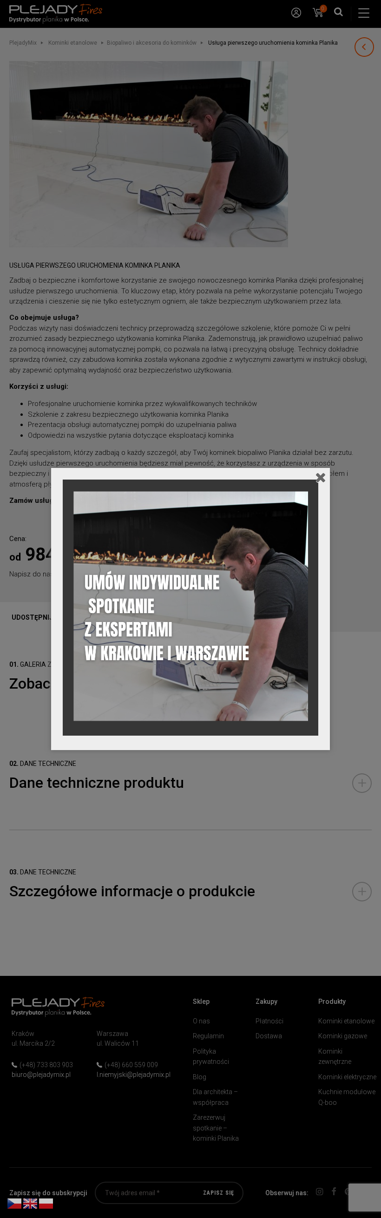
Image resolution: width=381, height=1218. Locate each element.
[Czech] (15, 1203)
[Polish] (46, 1203)
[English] (31, 1203)
